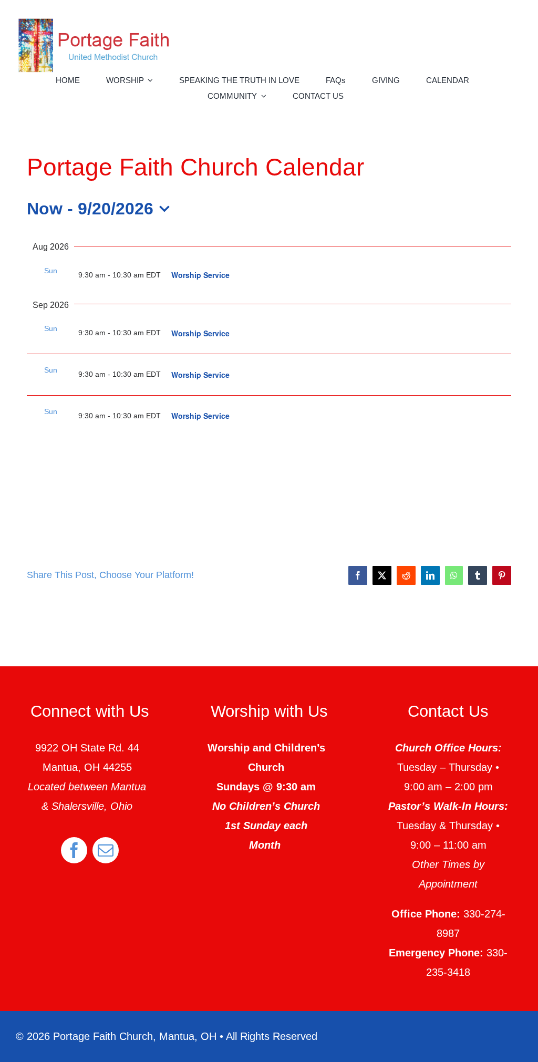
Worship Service (200, 275)
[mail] (105, 850)
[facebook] (74, 850)
